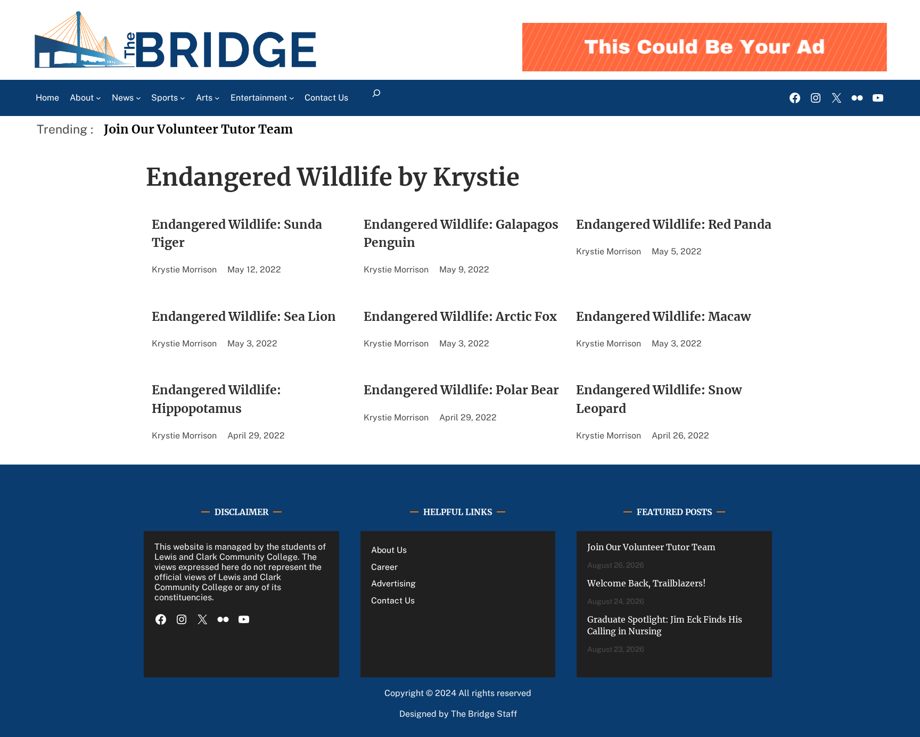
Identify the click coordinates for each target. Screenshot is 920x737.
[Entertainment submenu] (291, 98)
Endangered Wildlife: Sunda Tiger (237, 233)
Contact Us (393, 600)
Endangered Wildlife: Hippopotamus (216, 399)
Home (47, 98)
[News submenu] (138, 98)
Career (384, 567)
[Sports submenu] (182, 98)
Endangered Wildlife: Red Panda (673, 224)
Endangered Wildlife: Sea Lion (244, 316)
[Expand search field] (376, 98)
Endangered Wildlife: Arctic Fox (460, 316)
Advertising (393, 583)
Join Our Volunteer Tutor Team (198, 129)
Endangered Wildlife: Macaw (663, 316)
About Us (389, 550)
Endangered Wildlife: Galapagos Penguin (461, 233)
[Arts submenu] (217, 98)
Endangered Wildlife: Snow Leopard (659, 399)
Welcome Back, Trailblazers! (646, 583)
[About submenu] (98, 98)
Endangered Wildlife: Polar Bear (461, 390)
